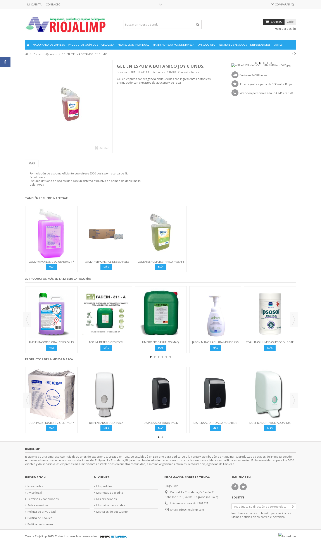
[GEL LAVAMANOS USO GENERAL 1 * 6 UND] (51, 233)
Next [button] (294, 319)
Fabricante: (123, 72)
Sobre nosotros (38, 505)
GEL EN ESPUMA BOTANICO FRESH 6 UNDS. (161, 263)
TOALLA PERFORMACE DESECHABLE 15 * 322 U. (106, 263)
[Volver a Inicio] (26, 54)
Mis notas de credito (109, 493)
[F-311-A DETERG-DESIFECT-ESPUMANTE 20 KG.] (106, 313)
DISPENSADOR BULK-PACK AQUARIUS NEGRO (161, 424)
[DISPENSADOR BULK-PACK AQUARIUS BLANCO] (106, 394)
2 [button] (260, 63)
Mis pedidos (104, 486)
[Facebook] (234, 486)
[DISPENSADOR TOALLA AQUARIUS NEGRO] (215, 394)
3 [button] (263, 63)
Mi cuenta (102, 477)
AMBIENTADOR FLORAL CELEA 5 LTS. (52, 342)
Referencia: (159, 72)
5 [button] (271, 63)
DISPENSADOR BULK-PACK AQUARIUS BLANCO (106, 424)
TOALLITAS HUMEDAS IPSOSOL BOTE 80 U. (270, 344)
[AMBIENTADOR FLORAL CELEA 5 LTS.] (51, 313)
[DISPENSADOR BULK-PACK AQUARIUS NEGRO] (161, 394)
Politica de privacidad (42, 512)
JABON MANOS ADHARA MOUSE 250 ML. (215, 344)
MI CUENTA (34, 4)
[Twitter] (243, 486)
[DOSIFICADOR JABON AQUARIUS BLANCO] (270, 394)
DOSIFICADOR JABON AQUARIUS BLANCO (270, 424)
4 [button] (267, 63)
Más (32, 163)
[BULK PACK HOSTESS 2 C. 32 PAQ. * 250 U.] (51, 394)
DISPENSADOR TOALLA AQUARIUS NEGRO (215, 424)
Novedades (35, 486)
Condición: (184, 72)
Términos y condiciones (43, 499)
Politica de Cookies (40, 518)
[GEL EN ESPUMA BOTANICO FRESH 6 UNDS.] (161, 233)
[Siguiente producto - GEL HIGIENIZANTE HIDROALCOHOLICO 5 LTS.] (295, 53)
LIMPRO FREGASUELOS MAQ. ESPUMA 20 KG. (160, 344)
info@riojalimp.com (191, 510)
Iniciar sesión (287, 29)
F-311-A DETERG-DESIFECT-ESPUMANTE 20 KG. (106, 344)
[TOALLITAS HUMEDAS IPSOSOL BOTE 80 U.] (270, 313)
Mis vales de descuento (112, 512)
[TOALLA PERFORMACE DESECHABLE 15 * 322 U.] (106, 233)
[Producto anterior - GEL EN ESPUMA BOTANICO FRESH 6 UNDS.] (292, 53)
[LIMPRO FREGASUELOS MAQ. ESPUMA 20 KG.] (161, 313)
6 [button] (170, 357)
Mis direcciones (106, 499)
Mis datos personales (110, 505)
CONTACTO (53, 4)
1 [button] (256, 63)
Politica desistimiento (41, 524)
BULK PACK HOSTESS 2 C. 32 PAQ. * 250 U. (51, 424)
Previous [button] (27, 319)
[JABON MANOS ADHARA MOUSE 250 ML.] (215, 313)
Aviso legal (35, 493)
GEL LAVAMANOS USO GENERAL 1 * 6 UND (51, 263)
